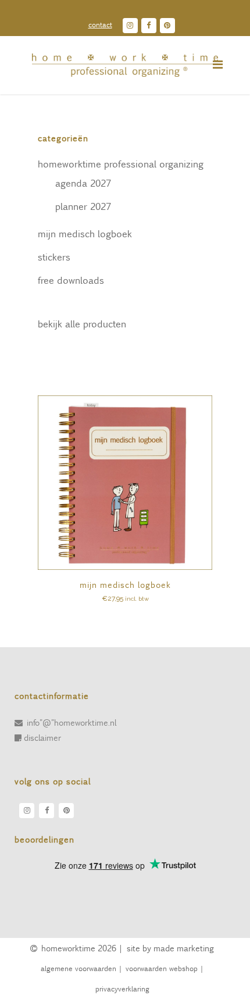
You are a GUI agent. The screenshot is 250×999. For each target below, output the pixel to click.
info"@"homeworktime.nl (71, 722)
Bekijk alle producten (82, 323)
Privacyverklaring (122, 988)
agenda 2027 (83, 183)
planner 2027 (83, 206)
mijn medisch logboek (85, 233)
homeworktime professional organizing (120, 164)
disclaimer (42, 737)
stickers (54, 257)
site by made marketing (170, 948)
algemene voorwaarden (78, 968)
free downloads (71, 280)
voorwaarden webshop (161, 968)
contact (100, 24)
